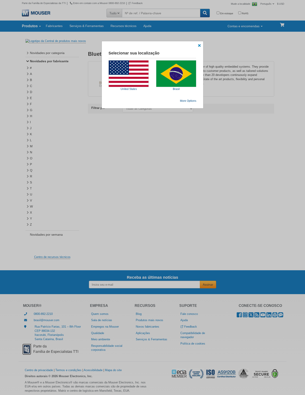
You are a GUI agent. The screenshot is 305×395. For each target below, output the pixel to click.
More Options (188, 100)
